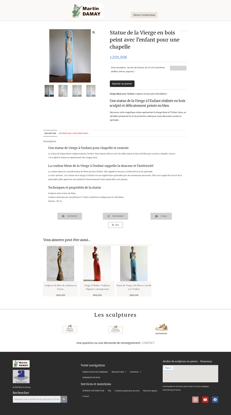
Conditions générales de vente (127, 390)
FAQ (109, 390)
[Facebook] (215, 400)
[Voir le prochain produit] (186, 31)
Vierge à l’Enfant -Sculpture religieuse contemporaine (97, 287)
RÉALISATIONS (118, 372)
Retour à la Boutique (144, 15)
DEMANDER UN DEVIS (91, 377)
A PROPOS (134, 372)
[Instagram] (195, 400)
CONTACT (148, 343)
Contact (86, 396)
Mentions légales (150, 390)
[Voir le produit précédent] (181, 31)
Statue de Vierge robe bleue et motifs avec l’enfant (133, 287)
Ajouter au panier (122, 83)
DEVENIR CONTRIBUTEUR (93, 390)
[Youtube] (205, 400)
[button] (94, 32)
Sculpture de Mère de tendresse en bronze (61, 287)
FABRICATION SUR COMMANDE (95, 372)
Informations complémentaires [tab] (73, 133)
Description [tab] (50, 133)
